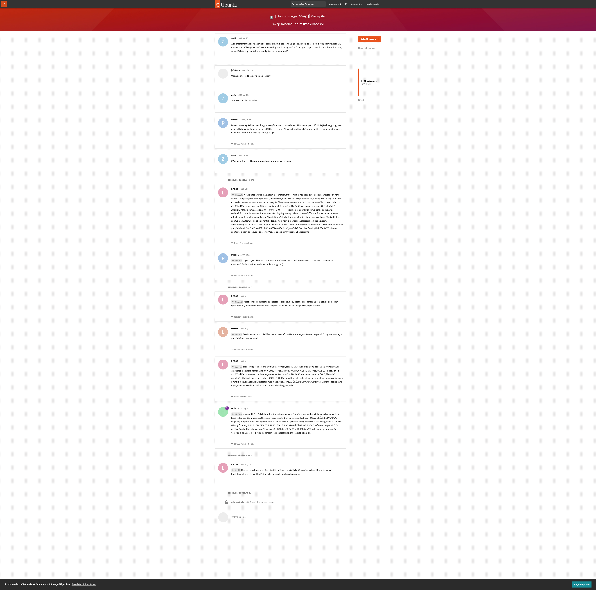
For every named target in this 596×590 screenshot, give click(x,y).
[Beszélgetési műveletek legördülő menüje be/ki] (378, 39)
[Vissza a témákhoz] (4, 4)
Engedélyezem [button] (581, 584)
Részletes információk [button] (84, 584)
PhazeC (239, 194)
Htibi (237, 470)
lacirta (238, 366)
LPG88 (238, 260)
